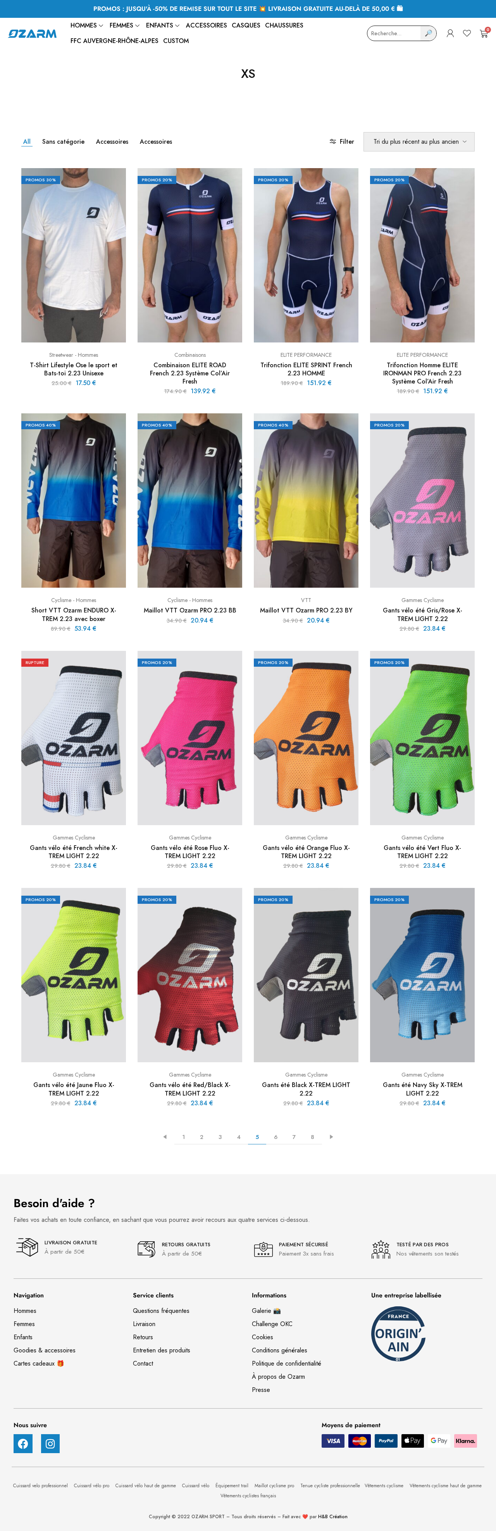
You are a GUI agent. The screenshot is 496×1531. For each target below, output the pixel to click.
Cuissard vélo (196, 1485)
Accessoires (206, 25)
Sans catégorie (63, 141)
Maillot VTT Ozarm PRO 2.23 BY (306, 610)
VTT (306, 600)
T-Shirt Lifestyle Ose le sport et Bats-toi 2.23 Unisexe (73, 369)
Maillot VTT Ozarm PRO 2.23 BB (190, 610)
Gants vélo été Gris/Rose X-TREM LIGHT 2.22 (422, 614)
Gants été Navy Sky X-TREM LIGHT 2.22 (422, 1089)
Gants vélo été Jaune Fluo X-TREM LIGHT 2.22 (73, 1089)
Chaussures (284, 25)
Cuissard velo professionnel (41, 1485)
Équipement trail (232, 1485)
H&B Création (333, 1516)
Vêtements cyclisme (385, 1485)
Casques (246, 25)
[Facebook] (23, 1443)
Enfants (159, 25)
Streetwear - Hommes (73, 355)
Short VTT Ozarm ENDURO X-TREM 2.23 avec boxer (73, 614)
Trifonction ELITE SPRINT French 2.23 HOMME (306, 369)
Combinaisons (190, 355)
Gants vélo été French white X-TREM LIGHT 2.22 (73, 851)
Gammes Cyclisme (422, 600)
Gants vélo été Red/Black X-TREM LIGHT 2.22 (190, 1089)
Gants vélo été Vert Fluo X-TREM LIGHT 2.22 (422, 851)
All (27, 141)
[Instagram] (50, 1443)
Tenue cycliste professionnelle (330, 1485)
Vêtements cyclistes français (248, 1495)
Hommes (84, 25)
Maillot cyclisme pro (275, 1485)
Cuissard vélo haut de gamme (146, 1485)
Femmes (121, 25)
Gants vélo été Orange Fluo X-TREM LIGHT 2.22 (306, 851)
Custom (176, 40)
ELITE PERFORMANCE (306, 355)
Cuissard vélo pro (92, 1485)
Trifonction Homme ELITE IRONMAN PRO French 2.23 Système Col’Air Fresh (422, 373)
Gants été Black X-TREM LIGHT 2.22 (306, 1089)
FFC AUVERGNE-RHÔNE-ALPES (114, 40)
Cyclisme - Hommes (73, 600)
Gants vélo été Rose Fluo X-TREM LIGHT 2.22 (190, 851)
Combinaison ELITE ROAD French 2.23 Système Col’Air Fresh (190, 373)
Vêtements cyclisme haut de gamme (446, 1485)
